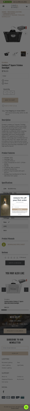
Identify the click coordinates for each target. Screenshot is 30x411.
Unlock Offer (19, 209)
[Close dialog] (28, 196)
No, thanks (19, 214)
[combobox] (13, 207)
